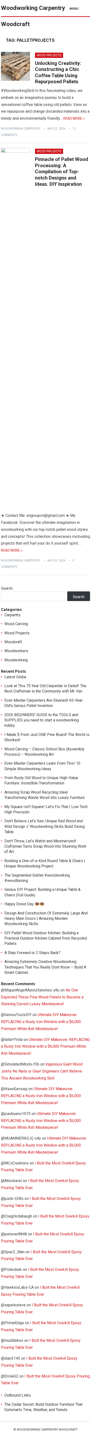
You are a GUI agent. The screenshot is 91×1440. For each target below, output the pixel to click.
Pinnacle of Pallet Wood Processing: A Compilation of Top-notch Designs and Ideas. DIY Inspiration (61, 171)
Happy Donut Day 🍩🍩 (24, 904)
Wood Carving (16, 624)
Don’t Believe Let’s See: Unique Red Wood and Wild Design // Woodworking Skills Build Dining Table (44, 826)
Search (7, 588)
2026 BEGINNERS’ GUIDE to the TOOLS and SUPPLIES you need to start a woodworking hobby (41, 720)
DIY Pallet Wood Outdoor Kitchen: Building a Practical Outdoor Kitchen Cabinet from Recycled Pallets (45, 938)
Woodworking (16, 660)
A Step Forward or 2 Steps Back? (32, 952)
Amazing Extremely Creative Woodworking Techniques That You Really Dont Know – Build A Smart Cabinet (45, 967)
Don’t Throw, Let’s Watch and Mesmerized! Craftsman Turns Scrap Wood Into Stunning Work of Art (45, 846)
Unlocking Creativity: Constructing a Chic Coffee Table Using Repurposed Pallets (58, 72)
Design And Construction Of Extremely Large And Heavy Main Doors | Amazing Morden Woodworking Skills (46, 918)
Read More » (74, 118)
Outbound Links (17, 1395)
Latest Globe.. (16, 677)
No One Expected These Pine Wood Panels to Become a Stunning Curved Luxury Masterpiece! (42, 997)
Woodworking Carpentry (20, 128)
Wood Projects (49, 55)
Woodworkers (16, 651)
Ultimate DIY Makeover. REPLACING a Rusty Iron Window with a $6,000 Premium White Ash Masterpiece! (41, 1021)
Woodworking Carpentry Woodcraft (33, 16)
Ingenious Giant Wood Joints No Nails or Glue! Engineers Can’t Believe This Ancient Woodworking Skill (42, 1071)
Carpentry (12, 615)
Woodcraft (13, 642)
